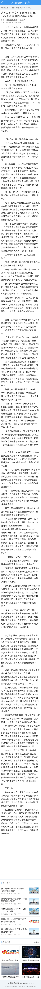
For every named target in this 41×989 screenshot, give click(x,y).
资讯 (17, 8)
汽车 (27, 2)
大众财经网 (17, 2)
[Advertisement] (20, 858)
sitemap (30, 983)
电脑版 (10, 983)
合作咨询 (23, 983)
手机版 (16, 983)
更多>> (36, 942)
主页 (12, 8)
